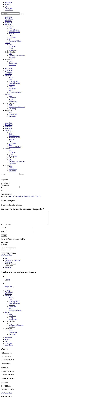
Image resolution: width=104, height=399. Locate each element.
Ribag (11, 48)
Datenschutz (13, 63)
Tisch (10, 39)
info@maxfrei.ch (6, 255)
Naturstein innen (14, 30)
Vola (10, 44)
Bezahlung (12, 57)
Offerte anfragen (6, 194)
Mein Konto (9, 10)
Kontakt (7, 4)
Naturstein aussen (14, 32)
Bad (10, 28)
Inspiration (8, 22)
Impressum (12, 65)
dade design (13, 50)
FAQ (6, 6)
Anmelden (8, 21)
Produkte (8, 24)
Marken (7, 43)
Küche (11, 26)
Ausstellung (8, 19)
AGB (10, 61)
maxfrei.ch (8, 2)
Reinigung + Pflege (15, 41)
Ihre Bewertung (6, 224)
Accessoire (12, 37)
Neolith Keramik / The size (32, 196)
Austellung (8, 8)
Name (3, 228)
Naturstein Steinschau (16, 196)
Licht (10, 35)
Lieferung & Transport (16, 325)
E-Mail (3, 231)
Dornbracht (12, 46)
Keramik (12, 33)
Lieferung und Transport (17, 56)
